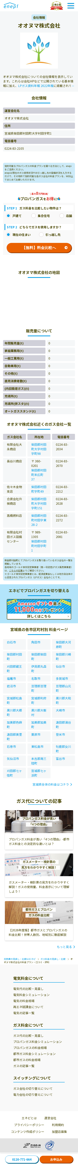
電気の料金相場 (23, 1000)
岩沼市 (11, 686)
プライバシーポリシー (29, 1124)
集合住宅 (44, 215)
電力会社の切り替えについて (33, 1094)
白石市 (11, 642)
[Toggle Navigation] (70, 5)
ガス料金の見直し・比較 (53, 958)
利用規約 (58, 1124)
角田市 (35, 642)
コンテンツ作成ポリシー (27, 1131)
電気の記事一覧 (23, 1013)
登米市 (60, 734)
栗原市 (35, 734)
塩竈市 (11, 678)
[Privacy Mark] (49, 1145)
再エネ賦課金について (28, 1007)
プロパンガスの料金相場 (30, 1047)
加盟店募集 (59, 1131)
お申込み (56, 1159)
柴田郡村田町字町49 (38, 489)
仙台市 (60, 666)
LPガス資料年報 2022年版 (36, 85)
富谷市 (60, 758)
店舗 (69, 215)
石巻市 (11, 746)
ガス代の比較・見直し (28, 1035)
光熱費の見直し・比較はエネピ (20, 958)
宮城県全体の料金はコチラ (51, 784)
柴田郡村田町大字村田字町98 (38, 449)
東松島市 (37, 746)
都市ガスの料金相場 (27, 1059)
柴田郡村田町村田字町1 (38, 546)
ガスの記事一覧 (23, 1065)
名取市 (35, 678)
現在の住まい (21, 234)
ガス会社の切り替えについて (33, 1088)
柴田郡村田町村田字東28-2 (38, 520)
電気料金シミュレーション (31, 994)
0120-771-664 (21, 1159)
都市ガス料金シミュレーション (34, 1053)
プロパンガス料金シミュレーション (37, 1041)
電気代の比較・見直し (28, 988)
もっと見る (64, 946)
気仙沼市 (13, 758)
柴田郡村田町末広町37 (38, 474)
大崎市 (60, 710)
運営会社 (50, 1118)
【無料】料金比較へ (39, 248)
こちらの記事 (16, 570)
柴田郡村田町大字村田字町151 (38, 503)
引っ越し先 (53, 234)
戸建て (17, 215)
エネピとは (29, 1118)
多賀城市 (62, 678)
